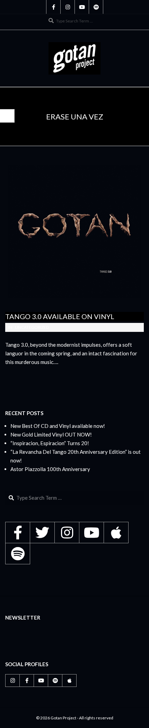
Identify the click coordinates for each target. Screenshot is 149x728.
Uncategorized (32, 327)
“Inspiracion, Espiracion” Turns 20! (49, 443)
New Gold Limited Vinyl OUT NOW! (51, 434)
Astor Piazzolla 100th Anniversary (50, 469)
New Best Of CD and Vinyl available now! (57, 426)
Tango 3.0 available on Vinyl (59, 316)
